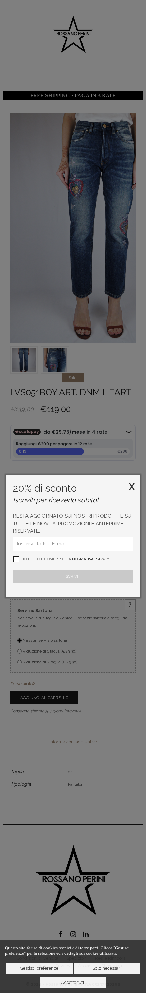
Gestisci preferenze (39, 968)
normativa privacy (90, 559)
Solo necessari (106, 968)
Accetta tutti (73, 982)
